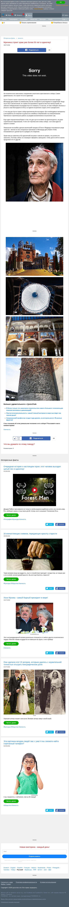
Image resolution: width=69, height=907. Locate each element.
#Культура (15, 519)
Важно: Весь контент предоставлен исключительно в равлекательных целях (23, 899)
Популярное (13, 19)
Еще (63, 19)
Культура (43, 19)
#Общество (14, 583)
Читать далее (11, 515)
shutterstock (34, 795)
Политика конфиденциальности (26, 882)
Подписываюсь (34, 856)
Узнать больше (38, 8)
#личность (7, 429)
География (23, 19)
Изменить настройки (62, 5)
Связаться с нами (7, 882)
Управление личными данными (10, 902)
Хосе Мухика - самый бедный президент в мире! (26, 598)
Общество (33, 19)
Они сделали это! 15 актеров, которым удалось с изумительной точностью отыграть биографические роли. (32, 663)
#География (8, 519)
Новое (4, 19)
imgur (34, 715)
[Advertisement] (34, 218)
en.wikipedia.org (34, 634)
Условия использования (48, 882)
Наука (50, 19)
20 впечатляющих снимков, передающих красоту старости (30, 534)
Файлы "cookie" (6, 884)
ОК (61, 2)
